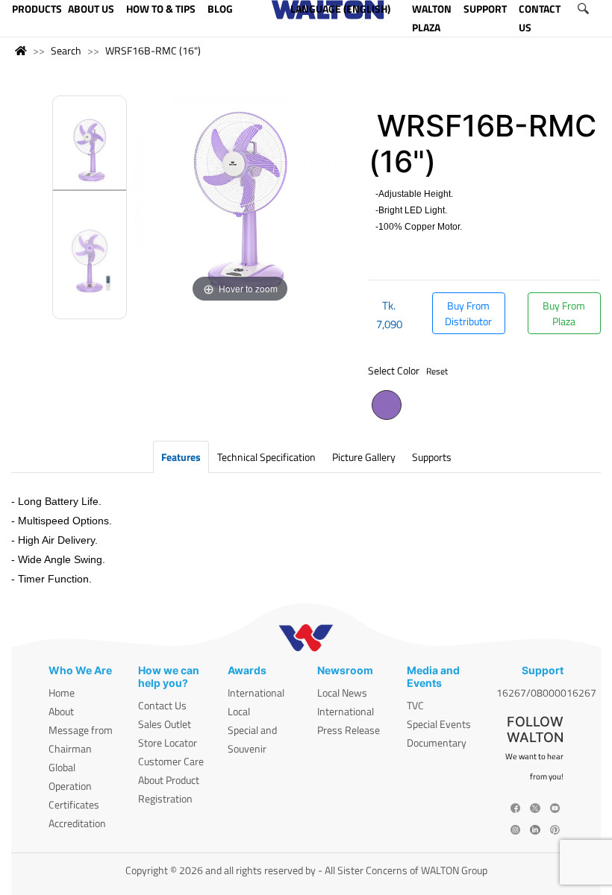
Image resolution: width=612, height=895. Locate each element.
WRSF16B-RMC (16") (153, 50)
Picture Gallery (364, 457)
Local (239, 711)
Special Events (439, 724)
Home (62, 692)
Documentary (436, 742)
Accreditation (77, 823)
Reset (437, 371)
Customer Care (171, 761)
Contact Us (162, 705)
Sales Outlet (164, 724)
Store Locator (167, 742)
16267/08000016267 (546, 692)
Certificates (74, 804)
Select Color (408, 370)
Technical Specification (266, 457)
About (61, 711)
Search (66, 50)
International (256, 692)
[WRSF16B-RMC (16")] (89, 151)
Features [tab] (181, 457)
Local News (342, 692)
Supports (432, 457)
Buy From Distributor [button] (468, 313)
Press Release (348, 730)
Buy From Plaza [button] (564, 313)
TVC (415, 705)
